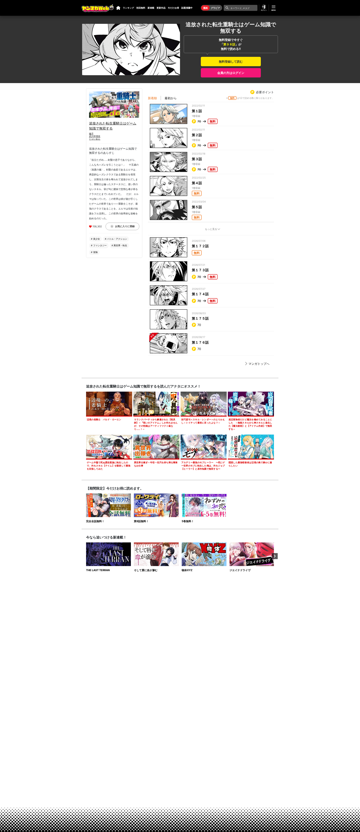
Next (275, 556)
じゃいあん (94, 139)
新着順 (152, 98)
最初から (171, 98)
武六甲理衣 (94, 136)
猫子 (91, 133)
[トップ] (118, 8)
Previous (85, 556)
